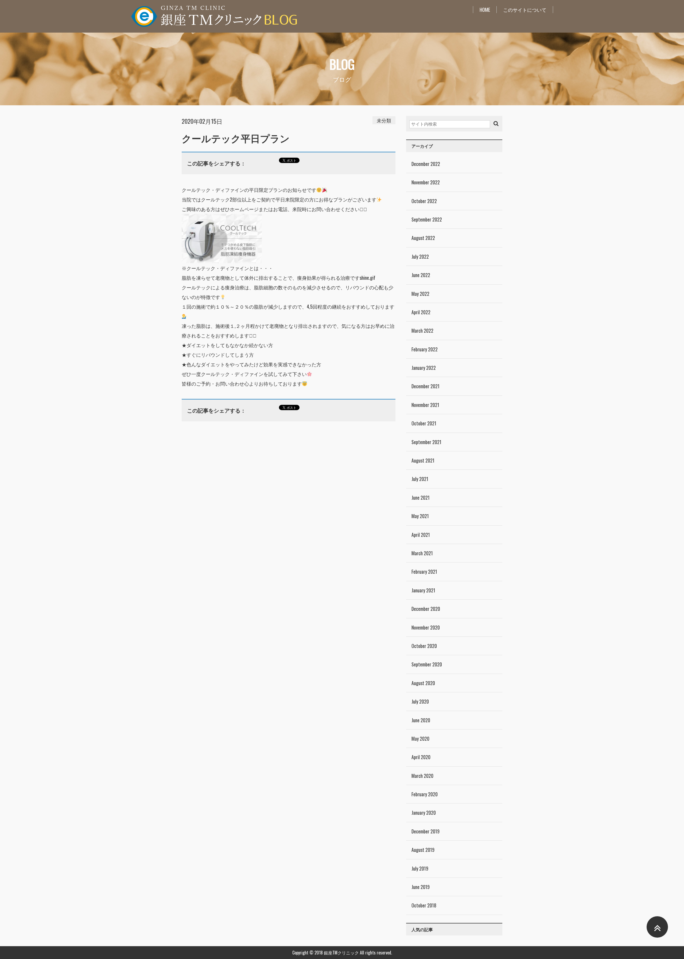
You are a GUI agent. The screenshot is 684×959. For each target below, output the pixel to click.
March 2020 (422, 775)
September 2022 (426, 219)
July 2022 (420, 256)
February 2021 (424, 571)
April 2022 (420, 312)
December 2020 (425, 608)
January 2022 (423, 367)
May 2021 (420, 515)
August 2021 (422, 460)
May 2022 (420, 293)
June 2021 (420, 497)
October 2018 (423, 905)
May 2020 (420, 738)
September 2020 (426, 664)
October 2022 (424, 200)
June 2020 (420, 720)
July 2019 (419, 868)
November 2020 (425, 627)
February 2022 (424, 349)
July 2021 (419, 478)
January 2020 (423, 812)
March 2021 (422, 553)
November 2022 (425, 182)
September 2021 (426, 441)
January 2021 (423, 590)
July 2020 (420, 701)
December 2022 (425, 163)
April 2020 (420, 757)
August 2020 (423, 683)
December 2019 (425, 831)
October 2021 (423, 423)
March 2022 (422, 330)
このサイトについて (524, 9)
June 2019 (420, 886)
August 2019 (422, 849)
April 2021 (420, 534)
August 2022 (423, 237)
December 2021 (425, 386)
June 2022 (420, 274)
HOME (485, 9)
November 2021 (425, 404)
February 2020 (424, 794)
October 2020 (424, 645)
